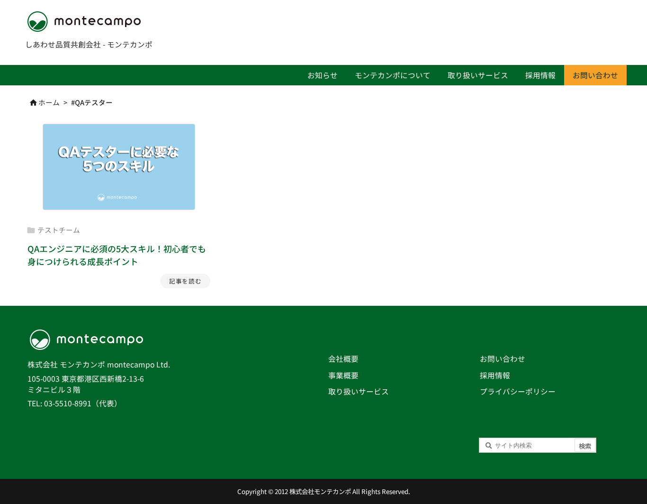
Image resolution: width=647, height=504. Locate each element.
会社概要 (343, 358)
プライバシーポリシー (518, 391)
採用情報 (495, 375)
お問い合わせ (502, 358)
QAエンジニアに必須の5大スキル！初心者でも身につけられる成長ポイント (116, 254)
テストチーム (58, 230)
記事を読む (185, 280)
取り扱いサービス (358, 391)
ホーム (49, 102)
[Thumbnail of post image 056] (118, 167)
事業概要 (343, 375)
